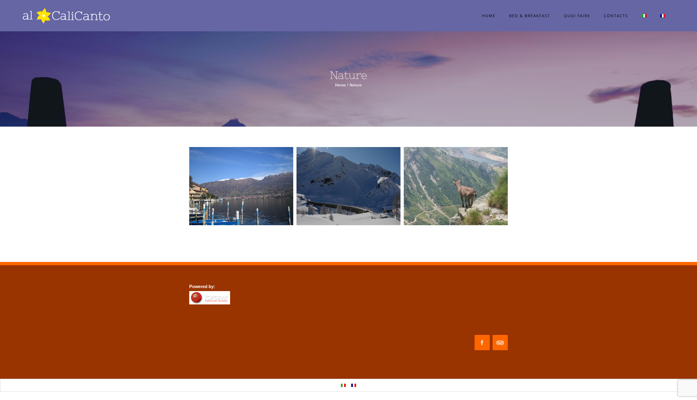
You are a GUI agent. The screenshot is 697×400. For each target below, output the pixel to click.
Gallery (241, 186)
